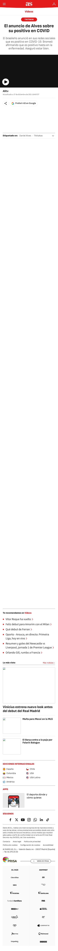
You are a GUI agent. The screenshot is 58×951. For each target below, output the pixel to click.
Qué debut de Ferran (18, 629)
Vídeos (29, 11)
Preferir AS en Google (25, 103)
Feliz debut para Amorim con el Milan (27, 624)
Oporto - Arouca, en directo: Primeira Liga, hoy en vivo (27, 636)
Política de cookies (10, 845)
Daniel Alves (25, 135)
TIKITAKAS (29, 19)
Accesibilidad (48, 845)
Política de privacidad (32, 841)
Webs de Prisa (43, 861)
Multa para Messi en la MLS (38, 719)
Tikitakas (38, 135)
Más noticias (48, 663)
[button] (5, 103)
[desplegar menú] (4, 4)
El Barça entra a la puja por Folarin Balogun (37, 741)
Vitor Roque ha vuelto (18, 619)
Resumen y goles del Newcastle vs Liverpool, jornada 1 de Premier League (29, 646)
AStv (5, 91)
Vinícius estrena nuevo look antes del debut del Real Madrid (28, 709)
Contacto (6, 841)
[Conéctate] (54, 4)
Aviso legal (17, 841)
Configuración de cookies (30, 845)
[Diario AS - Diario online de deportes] (29, 4)
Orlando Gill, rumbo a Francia (23, 653)
